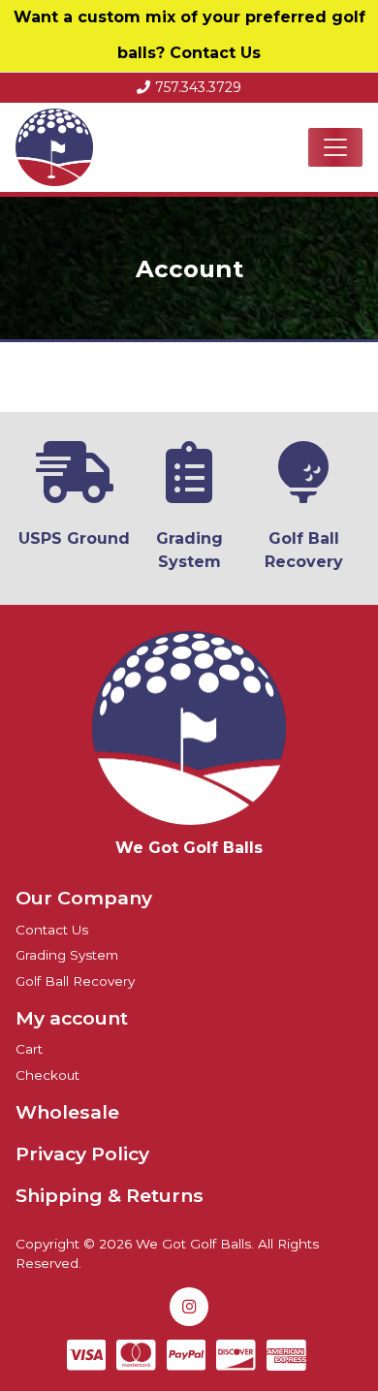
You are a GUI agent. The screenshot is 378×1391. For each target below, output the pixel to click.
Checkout (47, 1075)
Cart (29, 1049)
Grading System (67, 955)
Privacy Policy (82, 1153)
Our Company (84, 897)
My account (72, 1017)
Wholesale (67, 1111)
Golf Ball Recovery (75, 981)
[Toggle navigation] (335, 147)
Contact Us (215, 53)
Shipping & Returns (110, 1195)
